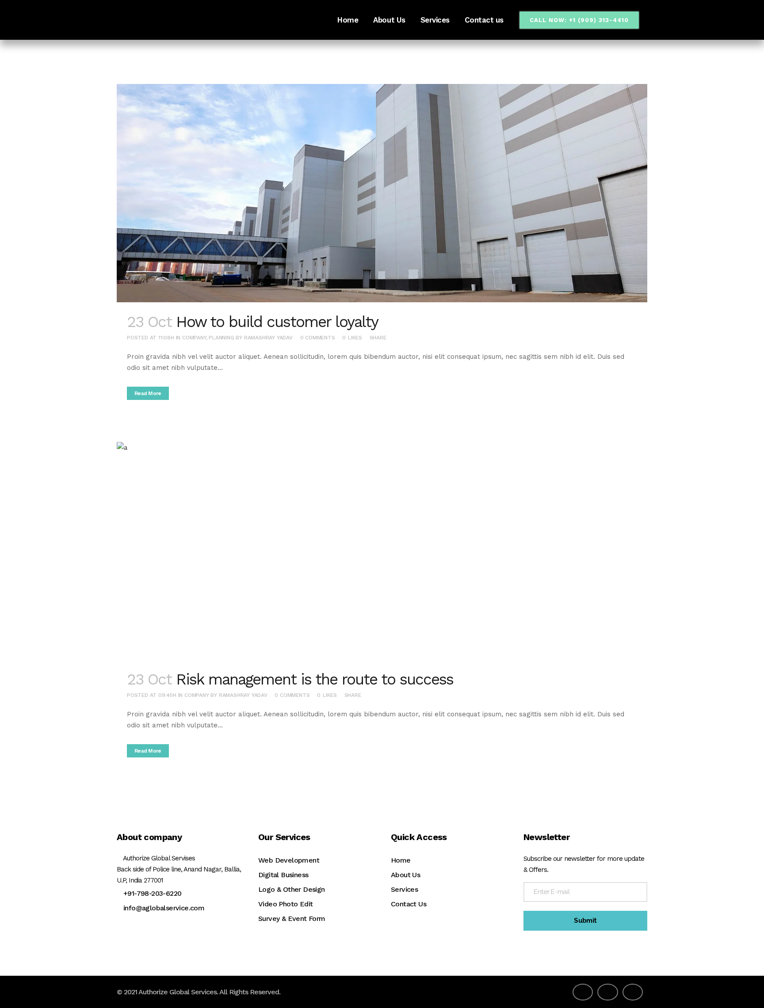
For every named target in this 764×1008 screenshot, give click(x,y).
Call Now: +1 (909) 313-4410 (579, 20)
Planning (221, 338)
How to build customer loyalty (277, 321)
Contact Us (408, 904)
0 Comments (317, 338)
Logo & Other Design (291, 889)
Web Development (288, 860)
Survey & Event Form (291, 918)
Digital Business (283, 875)
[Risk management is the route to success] (382, 551)
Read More (147, 393)
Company (194, 338)
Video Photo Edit (285, 904)
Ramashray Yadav (268, 338)
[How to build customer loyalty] (382, 193)
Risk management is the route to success (314, 679)
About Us (405, 875)
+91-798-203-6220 (152, 893)
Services (404, 889)
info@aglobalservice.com (163, 908)
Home (401, 860)
